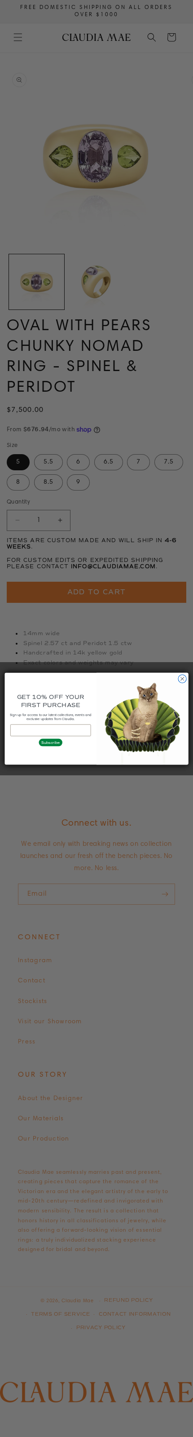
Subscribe (50, 742)
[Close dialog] (182, 678)
